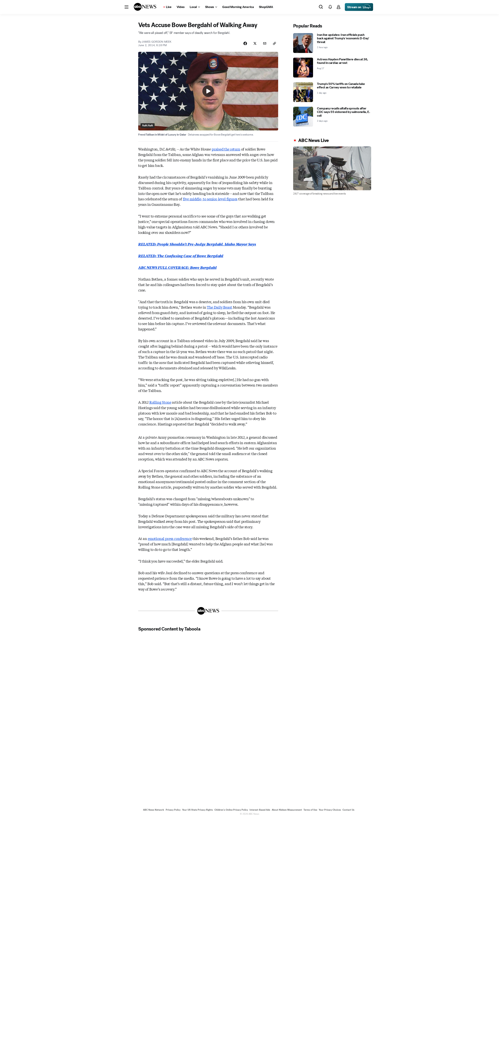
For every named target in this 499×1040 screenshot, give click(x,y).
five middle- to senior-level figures (210, 198)
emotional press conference (170, 538)
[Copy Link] (274, 43)
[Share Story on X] (255, 43)
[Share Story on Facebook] (245, 43)
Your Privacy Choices (330, 809)
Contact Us (348, 809)
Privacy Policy (173, 809)
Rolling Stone (160, 402)
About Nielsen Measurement (287, 809)
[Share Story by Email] (264, 43)
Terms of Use (310, 809)
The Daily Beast (219, 307)
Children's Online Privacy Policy (231, 809)
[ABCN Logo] (145, 6)
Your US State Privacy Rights (197, 809)
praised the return (226, 148)
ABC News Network (153, 809)
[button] (126, 7)
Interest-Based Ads (260, 809)
